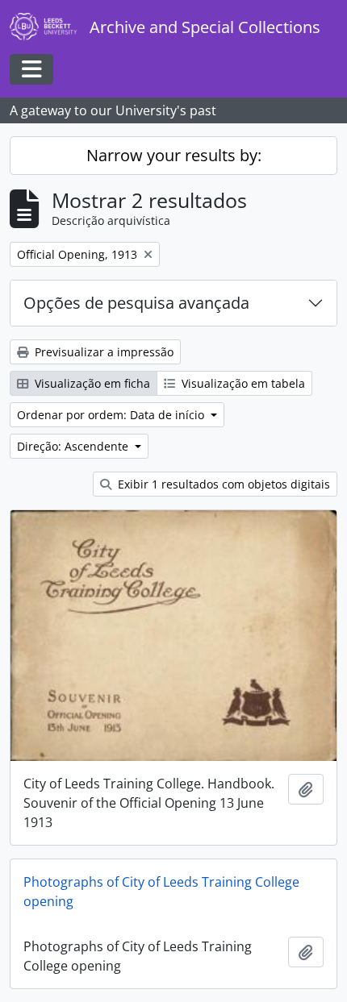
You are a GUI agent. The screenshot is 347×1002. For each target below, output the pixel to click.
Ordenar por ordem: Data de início (112, 414)
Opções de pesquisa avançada (136, 303)
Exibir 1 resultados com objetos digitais (222, 484)
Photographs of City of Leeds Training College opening (161, 891)
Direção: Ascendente (74, 446)
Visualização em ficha (90, 383)
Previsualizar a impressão (102, 352)
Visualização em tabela (241, 383)
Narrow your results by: (173, 155)
